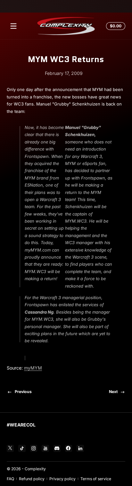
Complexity (35, 468)
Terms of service (95, 478)
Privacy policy (62, 478)
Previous (23, 391)
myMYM (33, 368)
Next (113, 391)
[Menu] (13, 26)
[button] (115, 26)
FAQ (10, 478)
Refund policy (32, 478)
